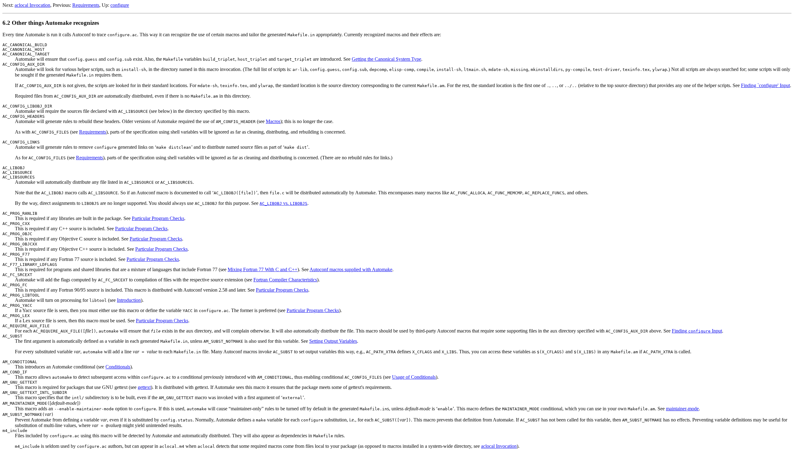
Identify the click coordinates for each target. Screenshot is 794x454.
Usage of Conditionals (414, 377)
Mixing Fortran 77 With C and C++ (262, 269)
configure (119, 5)
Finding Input (697, 330)
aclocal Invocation (32, 5)
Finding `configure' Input (765, 85)
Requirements (85, 5)
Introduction (129, 300)
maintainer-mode (682, 408)
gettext (144, 387)
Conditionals (117, 366)
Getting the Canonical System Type (386, 59)
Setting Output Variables (333, 341)
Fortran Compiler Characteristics (285, 279)
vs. (283, 203)
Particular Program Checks (158, 218)
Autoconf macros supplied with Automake (351, 269)
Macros (273, 121)
